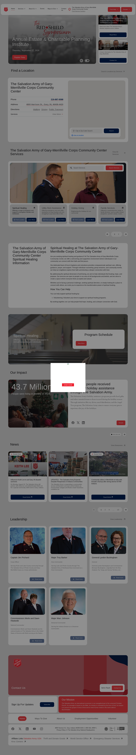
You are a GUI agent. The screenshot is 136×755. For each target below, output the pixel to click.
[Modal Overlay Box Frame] (68, 377)
